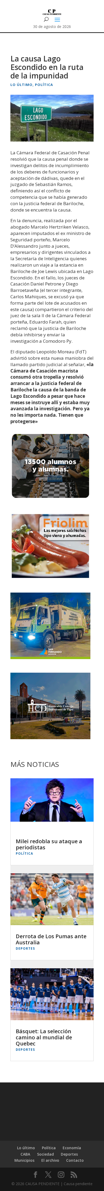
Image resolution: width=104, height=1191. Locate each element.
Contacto (75, 1160)
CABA (25, 1154)
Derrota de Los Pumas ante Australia (51, 939)
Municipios (24, 1160)
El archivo (50, 1160)
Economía (72, 1147)
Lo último (21, 84)
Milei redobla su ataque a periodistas (49, 844)
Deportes (25, 948)
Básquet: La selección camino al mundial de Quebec (44, 1037)
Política (44, 84)
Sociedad (45, 1154)
